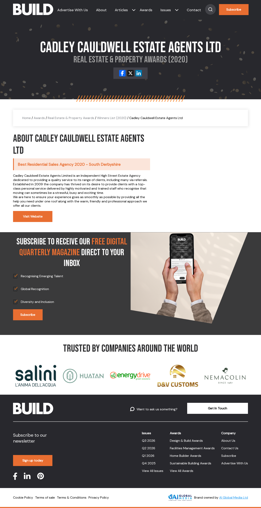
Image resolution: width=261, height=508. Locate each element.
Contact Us (229, 448)
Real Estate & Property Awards (71, 118)
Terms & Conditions (71, 497)
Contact (194, 10)
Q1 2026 (148, 456)
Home (26, 118)
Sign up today (32, 460)
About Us (228, 440)
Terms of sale (45, 497)
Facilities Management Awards (192, 448)
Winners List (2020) (111, 118)
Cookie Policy (23, 497)
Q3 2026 (148, 440)
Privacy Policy (98, 497)
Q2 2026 (148, 448)
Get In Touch (217, 408)
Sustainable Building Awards (190, 463)
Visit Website (33, 216)
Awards (146, 10)
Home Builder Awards (185, 456)
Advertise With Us (72, 10)
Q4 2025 (149, 463)
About (101, 10)
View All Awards (181, 471)
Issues (165, 10)
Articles (121, 10)
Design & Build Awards (186, 440)
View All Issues (152, 471)
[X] (130, 73)
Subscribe (233, 9)
